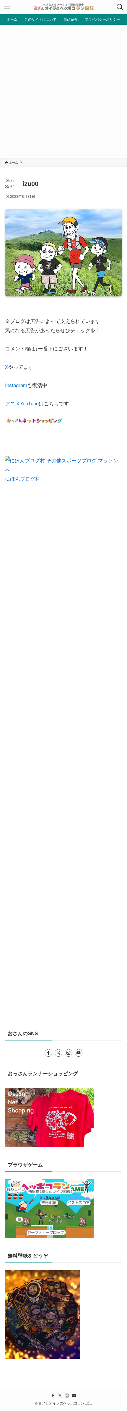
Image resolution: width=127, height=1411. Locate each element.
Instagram (16, 385)
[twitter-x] (58, 1053)
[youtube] (78, 1053)
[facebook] (48, 1053)
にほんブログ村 (22, 479)
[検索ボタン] (120, 7)
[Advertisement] (63, 91)
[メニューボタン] (7, 7)
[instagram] (68, 1053)
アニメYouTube (22, 404)
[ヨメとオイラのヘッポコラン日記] (63, 7)
